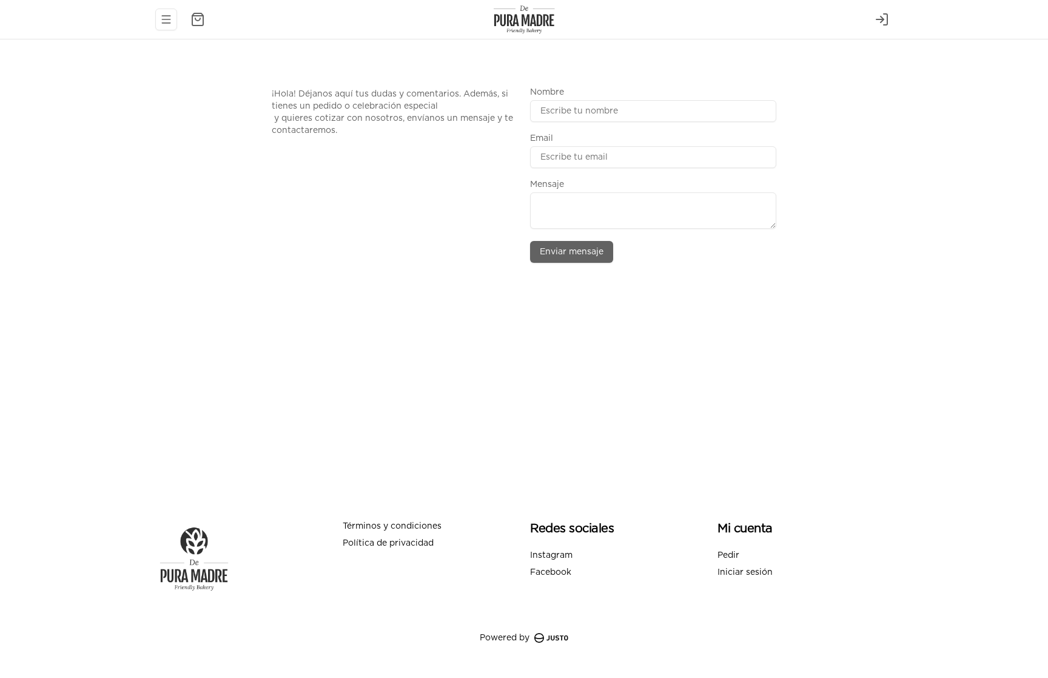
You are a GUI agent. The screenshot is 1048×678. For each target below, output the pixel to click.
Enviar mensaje (571, 252)
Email (541, 138)
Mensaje (547, 184)
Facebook (550, 572)
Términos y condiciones (392, 526)
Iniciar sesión (745, 572)
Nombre (547, 92)
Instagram (551, 555)
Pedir (728, 555)
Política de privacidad (388, 543)
